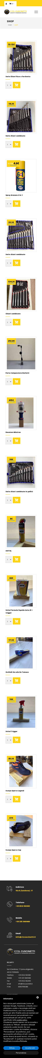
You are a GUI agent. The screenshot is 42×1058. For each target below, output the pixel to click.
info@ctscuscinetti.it (25, 984)
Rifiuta (11, 1048)
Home (10, 25)
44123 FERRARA (13, 972)
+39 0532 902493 (24, 981)
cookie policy (22, 1020)
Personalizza (21, 1053)
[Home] (17, 14)
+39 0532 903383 (24, 975)
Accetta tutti (30, 1048)
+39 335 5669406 (24, 978)
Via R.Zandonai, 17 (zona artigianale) (20, 969)
